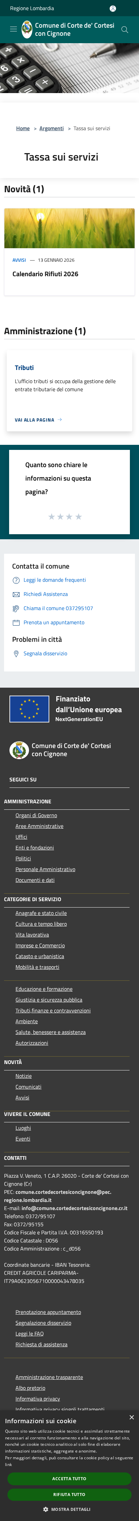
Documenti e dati (35, 880)
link (8, 1464)
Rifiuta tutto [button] (69, 1494)
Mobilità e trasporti (37, 967)
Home (23, 128)
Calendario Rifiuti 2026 (45, 273)
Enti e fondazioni (35, 847)
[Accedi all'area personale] (112, 9)
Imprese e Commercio (40, 945)
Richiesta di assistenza (41, 1344)
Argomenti (51, 128)
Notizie (24, 1076)
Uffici (21, 837)
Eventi (23, 1139)
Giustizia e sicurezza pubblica (49, 1000)
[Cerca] (125, 30)
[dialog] (69, 1465)
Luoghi (23, 1128)
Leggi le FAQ (30, 1333)
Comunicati (28, 1087)
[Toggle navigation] (13, 29)
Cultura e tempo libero (41, 924)
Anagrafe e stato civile (41, 913)
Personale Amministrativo (45, 869)
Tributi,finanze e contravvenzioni (53, 1010)
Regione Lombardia (32, 8)
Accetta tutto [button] (69, 1479)
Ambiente (27, 1021)
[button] (69, 1509)
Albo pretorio (30, 1388)
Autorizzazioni (32, 1043)
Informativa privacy (38, 1399)
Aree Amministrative (39, 826)
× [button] (131, 1417)
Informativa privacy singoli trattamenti (60, 1409)
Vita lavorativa (32, 934)
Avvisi (19, 259)
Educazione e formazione (44, 989)
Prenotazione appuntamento (48, 1312)
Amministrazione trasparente (49, 1377)
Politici (23, 858)
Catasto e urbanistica (40, 956)
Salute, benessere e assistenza (51, 1032)
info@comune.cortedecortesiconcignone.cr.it (75, 1208)
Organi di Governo (36, 815)
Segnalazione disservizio (43, 1323)
